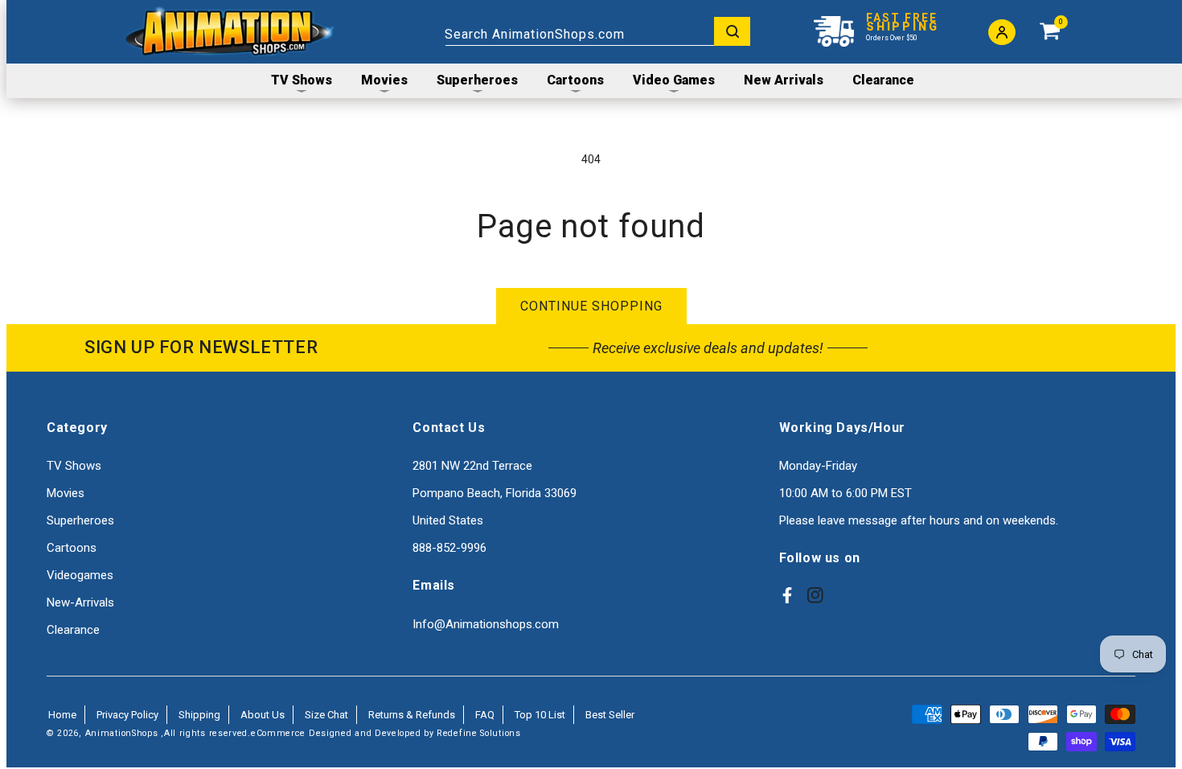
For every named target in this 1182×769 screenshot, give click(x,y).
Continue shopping (591, 306)
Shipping (199, 715)
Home (62, 715)
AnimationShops (121, 733)
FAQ (485, 715)
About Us (262, 715)
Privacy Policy (127, 715)
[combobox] (597, 31)
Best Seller (609, 715)
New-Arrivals (80, 602)
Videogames (80, 575)
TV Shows (74, 466)
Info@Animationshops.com (485, 624)
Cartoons (71, 548)
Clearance (73, 630)
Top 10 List (540, 715)
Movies (65, 493)
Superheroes (80, 520)
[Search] (732, 31)
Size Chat (326, 715)
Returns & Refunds (411, 715)
